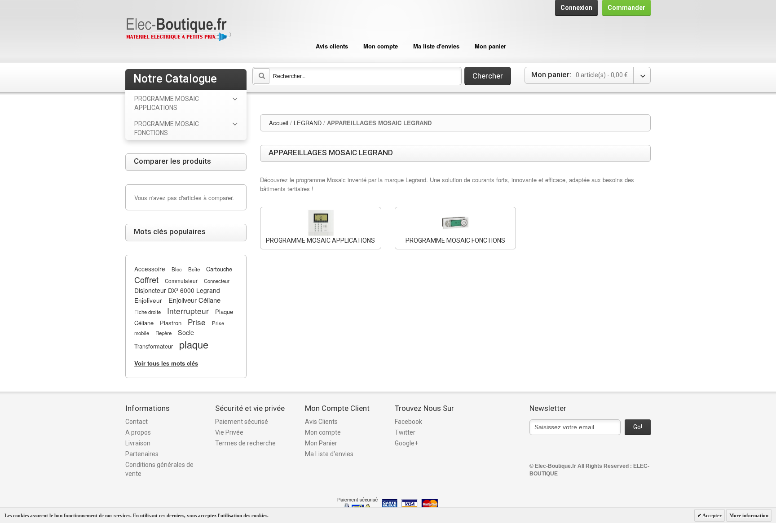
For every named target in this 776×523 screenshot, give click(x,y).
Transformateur (153, 346)
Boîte (194, 269)
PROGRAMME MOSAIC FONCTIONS (455, 240)
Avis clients (332, 46)
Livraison (137, 443)
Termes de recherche (245, 443)
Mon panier (490, 46)
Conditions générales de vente (159, 469)
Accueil (278, 122)
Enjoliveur (148, 300)
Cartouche (219, 269)
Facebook (408, 421)
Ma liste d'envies (436, 46)
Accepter (711, 515)
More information (748, 515)
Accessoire (149, 268)
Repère (163, 332)
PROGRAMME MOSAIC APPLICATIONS (320, 240)
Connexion (576, 7)
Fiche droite (147, 311)
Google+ (406, 443)
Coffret (146, 279)
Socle (186, 332)
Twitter (405, 432)
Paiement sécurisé (241, 421)
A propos (138, 432)
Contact (136, 421)
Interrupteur (188, 310)
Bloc (177, 269)
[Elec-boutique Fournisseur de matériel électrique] (178, 29)
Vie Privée (229, 432)
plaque (193, 344)
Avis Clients (321, 421)
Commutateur (181, 280)
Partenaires (142, 454)
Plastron (170, 322)
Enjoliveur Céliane (194, 300)
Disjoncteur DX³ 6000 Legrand (177, 290)
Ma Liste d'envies (329, 454)
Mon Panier (321, 443)
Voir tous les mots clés (166, 363)
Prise (197, 321)
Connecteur (216, 280)
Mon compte (380, 46)
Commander (626, 7)
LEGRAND (308, 122)
